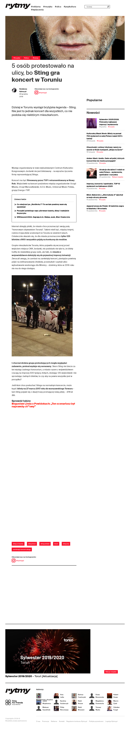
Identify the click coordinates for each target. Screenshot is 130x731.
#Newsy (35, 58)
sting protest (45, 544)
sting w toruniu (18, 544)
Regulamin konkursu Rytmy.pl (76, 721)
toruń (56, 544)
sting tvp (66, 544)
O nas (38, 721)
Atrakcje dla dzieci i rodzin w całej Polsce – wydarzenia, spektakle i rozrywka (111, 172)
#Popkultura (70, 6)
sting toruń (32, 544)
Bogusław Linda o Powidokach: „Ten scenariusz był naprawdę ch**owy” (43, 405)
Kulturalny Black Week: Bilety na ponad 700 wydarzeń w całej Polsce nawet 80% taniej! (105, 136)
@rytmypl (43, 93)
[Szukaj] (108, 6)
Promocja (45, 721)
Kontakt (61, 721)
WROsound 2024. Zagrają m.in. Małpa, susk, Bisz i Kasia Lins (43, 217)
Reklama (54, 721)
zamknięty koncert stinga (22, 549)
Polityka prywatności (96, 721)
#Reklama (36, 6)
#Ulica (58, 6)
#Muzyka (47, 6)
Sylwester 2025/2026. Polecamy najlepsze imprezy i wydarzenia (109, 122)
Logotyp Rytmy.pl (111, 721)
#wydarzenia (37, 9)
